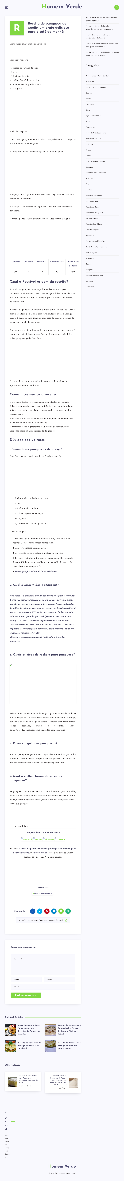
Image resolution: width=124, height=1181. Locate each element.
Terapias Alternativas (94, 275)
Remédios (90, 235)
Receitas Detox (92, 218)
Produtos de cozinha (94, 196)
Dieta (88, 110)
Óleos (88, 184)
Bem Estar (90, 104)
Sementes (90, 258)
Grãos (88, 156)
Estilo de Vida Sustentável (96, 133)
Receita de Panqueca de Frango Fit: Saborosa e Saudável (29, 1045)
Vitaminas (90, 287)
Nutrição (89, 178)
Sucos (88, 264)
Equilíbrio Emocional (94, 116)
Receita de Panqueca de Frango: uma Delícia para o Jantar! (69, 1045)
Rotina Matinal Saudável (95, 241)
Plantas (89, 190)
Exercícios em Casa (93, 139)
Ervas (88, 121)
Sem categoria (91, 253)
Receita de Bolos (92, 201)
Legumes (89, 167)
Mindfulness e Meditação (96, 173)
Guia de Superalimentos (95, 161)
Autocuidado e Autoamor (96, 87)
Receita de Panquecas (43, 893)
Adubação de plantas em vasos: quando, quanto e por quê (102, 19)
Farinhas (89, 144)
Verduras (89, 281)
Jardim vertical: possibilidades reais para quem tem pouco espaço (102, 54)
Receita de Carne (92, 207)
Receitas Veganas (93, 230)
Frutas (88, 150)
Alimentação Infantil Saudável (98, 76)
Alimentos (90, 82)
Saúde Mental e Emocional (96, 247)
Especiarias (90, 127)
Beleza (88, 99)
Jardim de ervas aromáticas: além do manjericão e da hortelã (101, 36)
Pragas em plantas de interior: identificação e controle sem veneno (100, 27)
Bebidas (89, 93)
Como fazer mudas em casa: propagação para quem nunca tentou (102, 45)
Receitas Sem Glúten (94, 224)
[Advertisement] (43, 111)
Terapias (89, 270)
